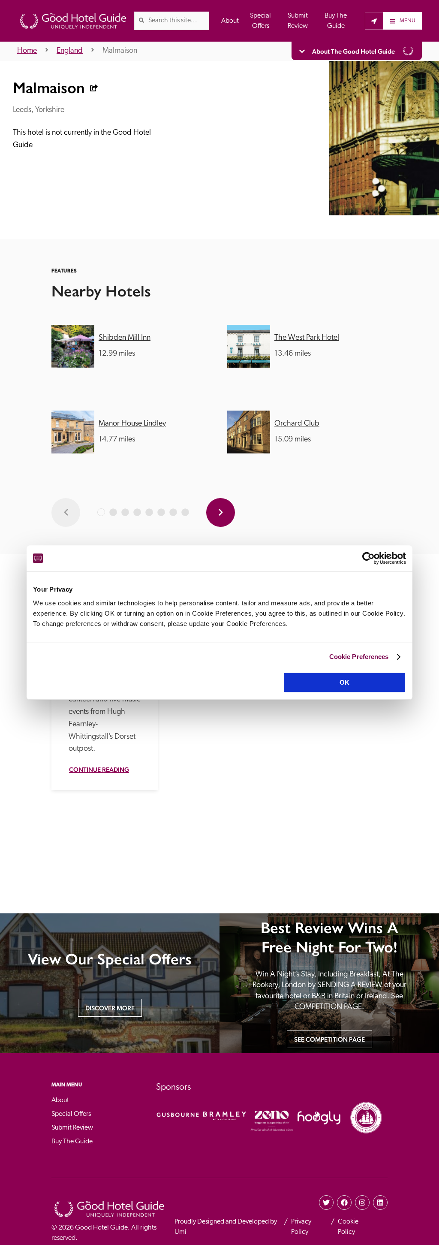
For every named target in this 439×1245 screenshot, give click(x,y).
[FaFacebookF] (344, 1202)
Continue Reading (99, 769)
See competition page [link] (329, 1039)
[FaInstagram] (362, 1202)
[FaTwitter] (326, 1202)
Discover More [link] (110, 1008)
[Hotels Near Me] (374, 20)
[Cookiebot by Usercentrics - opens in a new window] (368, 558)
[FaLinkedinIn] (380, 1202)
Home (27, 51)
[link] (141, 20)
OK (344, 682)
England (70, 51)
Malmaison (119, 51)
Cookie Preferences (359, 656)
